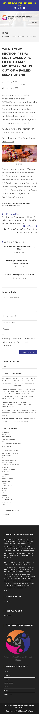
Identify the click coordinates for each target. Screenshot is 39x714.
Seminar (5, 490)
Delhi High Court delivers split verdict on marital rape (19, 262)
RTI (3, 448)
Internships (6, 502)
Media (4, 476)
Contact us (8, 694)
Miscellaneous (7, 474)
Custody (5, 472)
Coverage (6, 481)
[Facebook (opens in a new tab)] (18, 8)
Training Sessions (8, 439)
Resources (6, 432)
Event (4, 493)
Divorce (5, 467)
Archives (7, 679)
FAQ (3, 441)
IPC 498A (23, 203)
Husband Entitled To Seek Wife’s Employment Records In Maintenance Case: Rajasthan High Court (19, 413)
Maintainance (7, 462)
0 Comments (28, 85)
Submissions (6, 437)
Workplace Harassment (11, 444)
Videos (4, 495)
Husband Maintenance (10, 465)
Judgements (6, 455)
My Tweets (7, 615)
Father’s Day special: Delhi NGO (19, 275)
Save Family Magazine (10, 453)
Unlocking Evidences (10, 451)
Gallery (5, 488)
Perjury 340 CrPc (8, 469)
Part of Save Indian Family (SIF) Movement (19, 706)
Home (6, 672)
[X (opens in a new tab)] (15, 8)
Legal (6, 690)
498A (3, 458)
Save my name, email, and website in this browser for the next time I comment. (19, 342)
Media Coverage (11, 85)
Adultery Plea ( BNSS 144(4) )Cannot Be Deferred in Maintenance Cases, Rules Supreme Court (16, 404)
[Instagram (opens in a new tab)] (21, 8)
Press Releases (7, 479)
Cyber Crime (6, 446)
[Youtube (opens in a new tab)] (24, 8)
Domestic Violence (9, 460)
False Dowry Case (12, 203)
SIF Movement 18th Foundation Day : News (19, 248)
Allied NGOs (8, 683)
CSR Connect (7, 504)
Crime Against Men (9, 485)
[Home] (2, 36)
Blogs (6, 687)
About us (7, 675)
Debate (4, 483)
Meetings (5, 497)
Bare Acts (6, 434)
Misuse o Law (15, 205)
